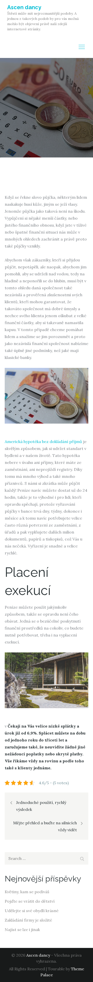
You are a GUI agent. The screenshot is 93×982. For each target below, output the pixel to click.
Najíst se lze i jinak (22, 929)
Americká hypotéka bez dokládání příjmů (43, 441)
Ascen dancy (24, 7)
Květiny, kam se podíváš (27, 891)
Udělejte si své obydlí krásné (32, 910)
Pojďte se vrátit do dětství (30, 901)
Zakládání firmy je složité (28, 920)
